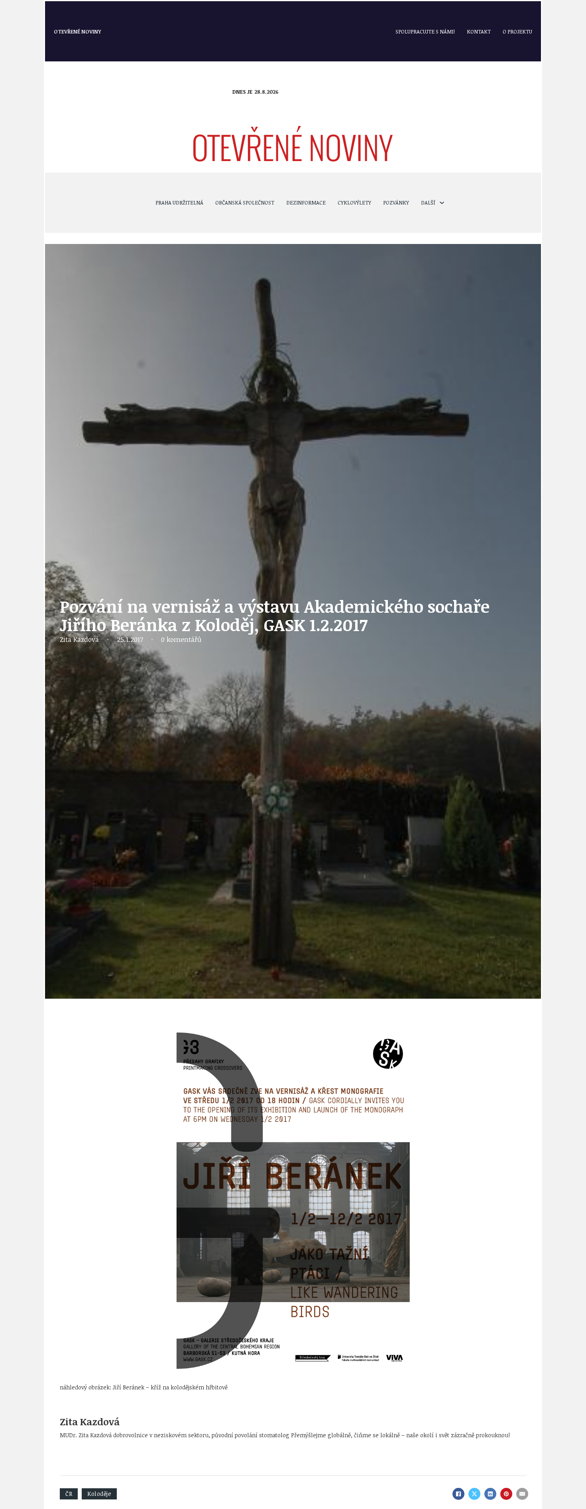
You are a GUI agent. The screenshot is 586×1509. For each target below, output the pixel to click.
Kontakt (479, 31)
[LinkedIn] (490, 1494)
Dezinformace (306, 202)
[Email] (522, 1494)
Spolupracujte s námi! (425, 31)
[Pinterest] (506, 1494)
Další (428, 202)
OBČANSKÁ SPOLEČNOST (244, 202)
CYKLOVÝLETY (354, 202)
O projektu (517, 31)
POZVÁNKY (396, 202)
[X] (474, 1494)
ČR (68, 1493)
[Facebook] (458, 1494)
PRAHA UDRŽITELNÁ (179, 202)
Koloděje (99, 1493)
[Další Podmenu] (441, 202)
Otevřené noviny (77, 31)
